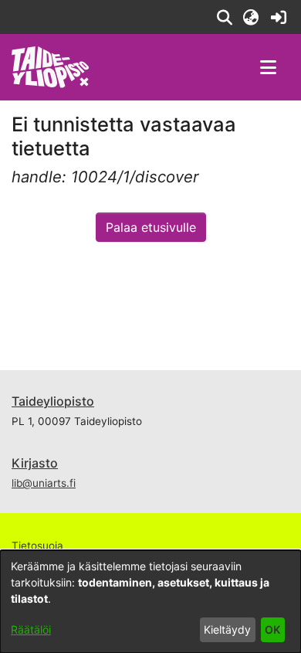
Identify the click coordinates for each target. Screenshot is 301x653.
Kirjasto (35, 463)
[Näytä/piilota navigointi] (267, 67)
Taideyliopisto (53, 401)
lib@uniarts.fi (44, 483)
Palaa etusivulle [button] (151, 227)
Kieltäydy (227, 629)
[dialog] (150, 601)
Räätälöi (31, 629)
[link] (278, 17)
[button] (224, 17)
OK (272, 629)
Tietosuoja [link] (37, 545)
